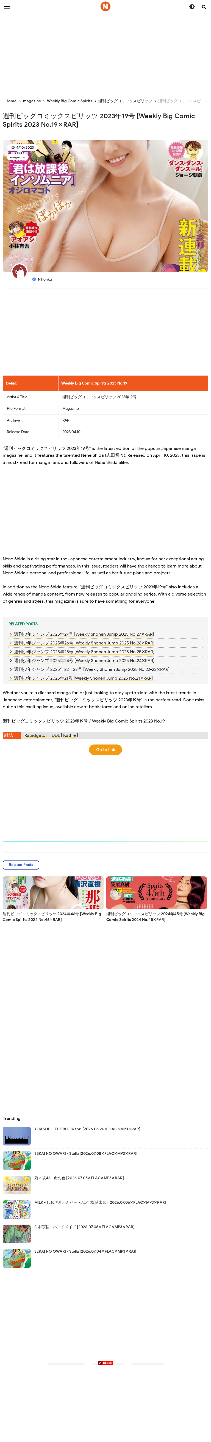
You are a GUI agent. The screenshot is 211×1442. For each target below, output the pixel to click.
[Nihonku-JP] (105, 6)
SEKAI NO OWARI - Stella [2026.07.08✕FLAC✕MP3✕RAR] (85, 1153)
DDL (56, 735)
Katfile (69, 735)
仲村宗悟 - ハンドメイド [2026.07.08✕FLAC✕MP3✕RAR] (84, 1227)
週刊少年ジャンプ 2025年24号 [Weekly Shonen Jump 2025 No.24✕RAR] (84, 660)
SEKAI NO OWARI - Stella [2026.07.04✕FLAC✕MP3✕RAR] (86, 1251)
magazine (17, 157)
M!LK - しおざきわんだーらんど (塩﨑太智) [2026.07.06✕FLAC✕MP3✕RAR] (100, 1202)
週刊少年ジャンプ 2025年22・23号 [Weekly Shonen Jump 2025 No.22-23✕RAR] (92, 669)
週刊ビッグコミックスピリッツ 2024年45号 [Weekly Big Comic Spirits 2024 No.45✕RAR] (155, 917)
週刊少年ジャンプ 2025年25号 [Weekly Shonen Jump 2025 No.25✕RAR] (84, 652)
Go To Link (105, 749)
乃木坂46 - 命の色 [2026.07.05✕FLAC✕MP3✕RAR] (79, 1178)
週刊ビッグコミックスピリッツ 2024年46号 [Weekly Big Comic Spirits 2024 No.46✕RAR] (52, 917)
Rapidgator (35, 735)
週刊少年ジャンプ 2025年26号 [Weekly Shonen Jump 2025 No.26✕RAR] (84, 643)
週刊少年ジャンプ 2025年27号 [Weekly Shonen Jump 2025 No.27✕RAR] (84, 634)
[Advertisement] (105, 52)
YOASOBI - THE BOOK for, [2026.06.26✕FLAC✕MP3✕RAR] (87, 1129)
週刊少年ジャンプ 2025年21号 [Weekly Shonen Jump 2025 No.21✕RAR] (83, 678)
